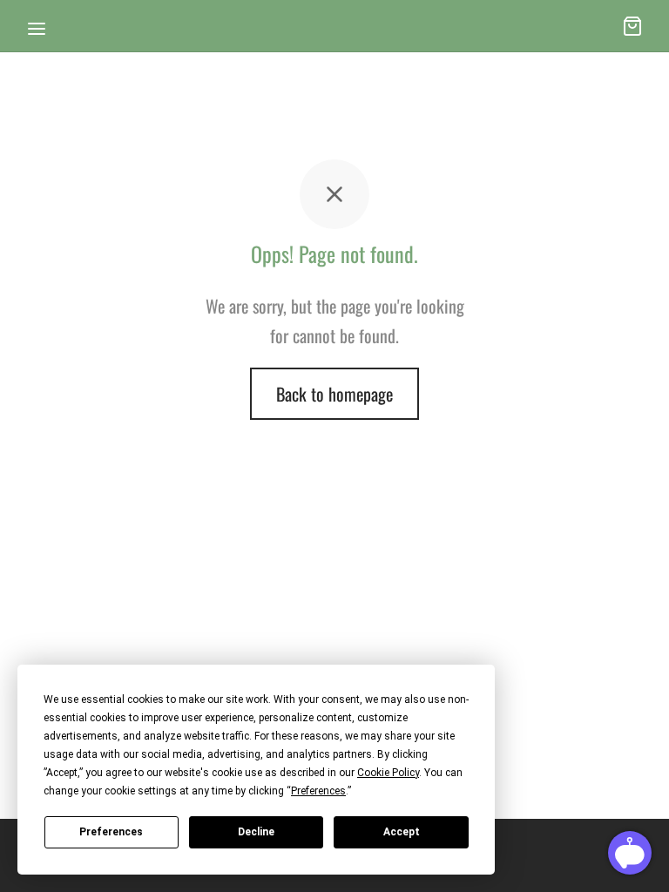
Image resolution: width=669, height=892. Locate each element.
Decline (256, 832)
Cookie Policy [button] (388, 773)
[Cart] (632, 26)
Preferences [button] (318, 791)
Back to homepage (334, 394)
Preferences (111, 832)
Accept (401, 832)
